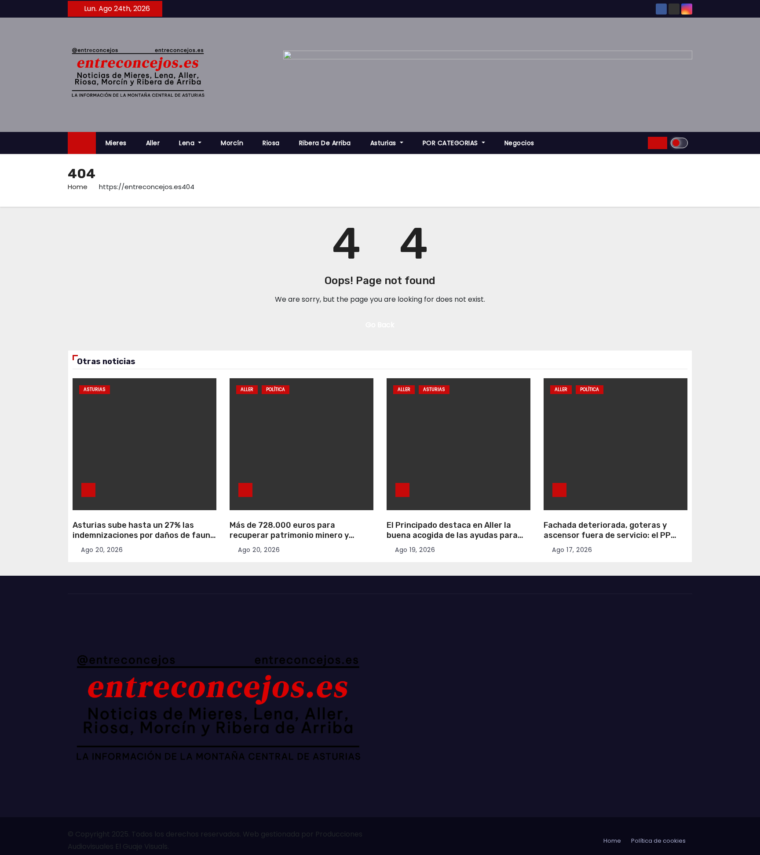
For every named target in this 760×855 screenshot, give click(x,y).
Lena (188, 143)
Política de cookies (658, 841)
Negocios (519, 143)
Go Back (380, 325)
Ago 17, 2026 (572, 549)
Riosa (271, 143)
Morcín (232, 143)
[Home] (82, 143)
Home (78, 186)
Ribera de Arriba (325, 143)
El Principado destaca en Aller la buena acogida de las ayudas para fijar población (452, 535)
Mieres (116, 143)
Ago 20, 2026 (102, 549)
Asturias (384, 143)
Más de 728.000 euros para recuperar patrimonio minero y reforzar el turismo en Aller (289, 535)
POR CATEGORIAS (451, 143)
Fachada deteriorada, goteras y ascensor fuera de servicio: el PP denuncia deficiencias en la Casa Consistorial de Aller (607, 540)
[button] (638, 143)
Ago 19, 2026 (415, 549)
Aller (153, 143)
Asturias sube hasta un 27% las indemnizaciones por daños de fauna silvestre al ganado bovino (144, 535)
